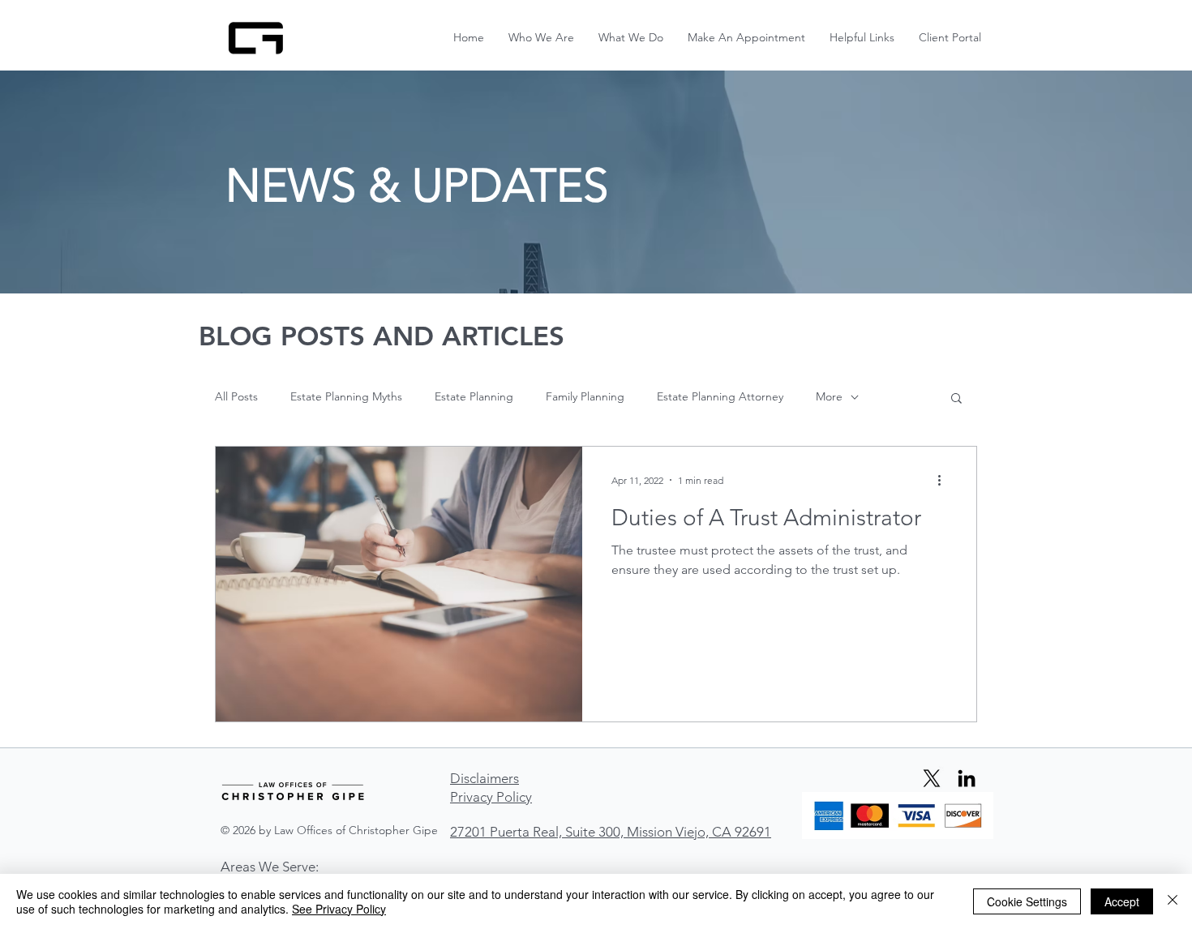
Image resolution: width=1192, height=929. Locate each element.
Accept (1121, 901)
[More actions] (944, 480)
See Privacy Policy (339, 909)
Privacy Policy (491, 797)
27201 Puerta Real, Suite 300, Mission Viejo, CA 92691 (610, 832)
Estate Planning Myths (346, 396)
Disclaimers (484, 778)
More (829, 396)
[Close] (1172, 901)
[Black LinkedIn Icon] (966, 778)
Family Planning (585, 396)
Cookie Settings (1027, 901)
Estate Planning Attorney (720, 396)
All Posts (236, 396)
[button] (862, 38)
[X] (932, 778)
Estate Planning (474, 396)
